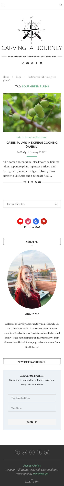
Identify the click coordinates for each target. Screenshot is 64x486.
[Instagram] (23, 63)
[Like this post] (24, 182)
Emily (23, 152)
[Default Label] (44, 221)
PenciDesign (40, 474)
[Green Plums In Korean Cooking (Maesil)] (32, 112)
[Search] (60, 5)
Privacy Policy (32, 465)
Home (6, 76)
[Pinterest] (32, 63)
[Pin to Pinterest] (36, 182)
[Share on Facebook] (28, 182)
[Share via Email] (39, 182)
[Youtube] (27, 63)
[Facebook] (36, 63)
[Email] (41, 63)
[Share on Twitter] (32, 182)
